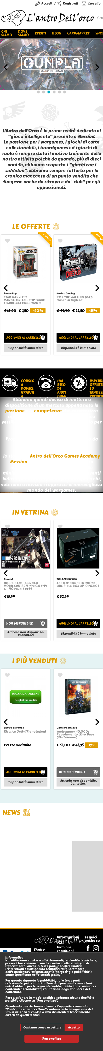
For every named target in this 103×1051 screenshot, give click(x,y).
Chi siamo (6, 33)
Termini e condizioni (65, 949)
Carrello (94, 3)
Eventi (40, 33)
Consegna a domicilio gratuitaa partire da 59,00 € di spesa (27, 388)
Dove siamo (23, 33)
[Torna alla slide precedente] (5, 67)
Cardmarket (78, 33)
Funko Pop (10, 293)
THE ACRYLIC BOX (67, 579)
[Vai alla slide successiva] (97, 67)
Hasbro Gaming (66, 293)
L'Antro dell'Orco (14, 727)
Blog (56, 33)
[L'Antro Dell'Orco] (47, 18)
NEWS (11, 812)
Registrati (70, 3)
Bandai (8, 579)
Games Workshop (67, 727)
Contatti (63, 943)
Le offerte (31, 226)
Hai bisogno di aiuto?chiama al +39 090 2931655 (61, 388)
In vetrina (30, 512)
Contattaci (26, 635)
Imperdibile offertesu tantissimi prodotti (95, 388)
